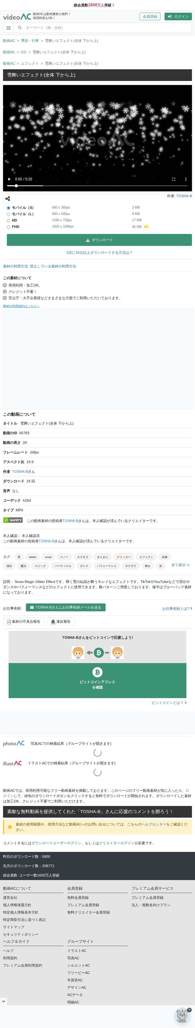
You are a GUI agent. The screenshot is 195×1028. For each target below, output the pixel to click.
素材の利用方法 (15, 266)
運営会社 (10, 898)
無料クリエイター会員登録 (88, 912)
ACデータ (75, 995)
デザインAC (76, 987)
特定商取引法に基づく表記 (24, 920)
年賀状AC (75, 980)
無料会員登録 (78, 898)
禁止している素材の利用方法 (53, 266)
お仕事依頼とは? (176, 608)
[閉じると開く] (3, 1001)
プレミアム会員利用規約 (22, 965)
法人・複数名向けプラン (151, 905)
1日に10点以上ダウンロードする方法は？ (99, 252)
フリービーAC (78, 973)
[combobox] (109, 27)
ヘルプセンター (153, 824)
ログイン (181, 16)
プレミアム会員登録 (83, 905)
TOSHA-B (20, 471)
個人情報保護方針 (17, 905)
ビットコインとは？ (168, 703)
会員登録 (150, 16)
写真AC (73, 958)
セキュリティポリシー (21, 934)
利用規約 (10, 958)
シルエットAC (78, 965)
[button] (152, 16)
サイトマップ (13, 927)
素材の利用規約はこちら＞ (21, 306)
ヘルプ (8, 951)
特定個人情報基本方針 (21, 912)
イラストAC (76, 951)
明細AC (73, 1002)
